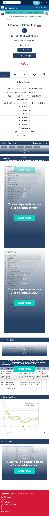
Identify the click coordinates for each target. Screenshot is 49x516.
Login (36, 2)
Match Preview (15, 16)
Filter (24, 429)
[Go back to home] (9, 16)
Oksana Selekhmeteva (22, 25)
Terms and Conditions (8, 504)
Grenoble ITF (10, 376)
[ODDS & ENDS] (2, 13)
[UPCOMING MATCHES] (46, 13)
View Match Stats (24, 50)
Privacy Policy (5, 502)
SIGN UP (44, 3)
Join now (25, 218)
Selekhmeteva (23, 373)
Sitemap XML (5, 511)
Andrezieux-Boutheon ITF (10, 383)
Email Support (6, 497)
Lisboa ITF (9, 371)
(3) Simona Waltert (23, 35)
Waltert (23, 376)
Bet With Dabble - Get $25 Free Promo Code (24, 12)
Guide (3, 499)
